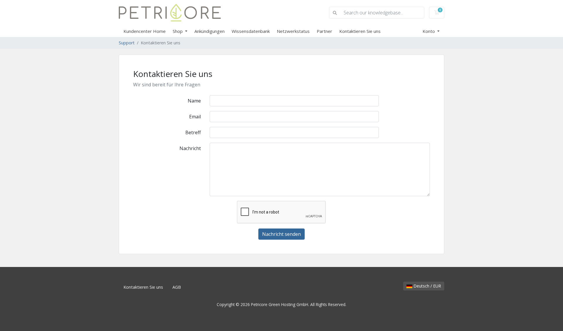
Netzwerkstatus (293, 31)
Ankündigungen (209, 31)
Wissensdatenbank (251, 31)
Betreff (193, 132)
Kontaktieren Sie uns (360, 31)
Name (194, 101)
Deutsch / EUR (426, 286)
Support (127, 43)
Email (195, 116)
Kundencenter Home (144, 31)
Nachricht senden (281, 234)
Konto (429, 31)
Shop (178, 31)
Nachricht (190, 148)
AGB (176, 287)
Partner (324, 31)
